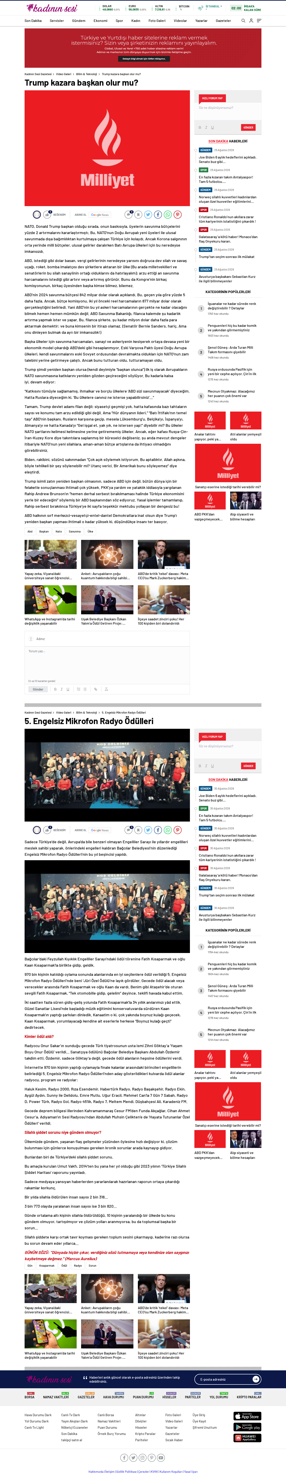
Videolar (180, 20)
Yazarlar (201, 20)
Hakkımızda (95, 1471)
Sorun (92, 1265)
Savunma (75, 531)
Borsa (29, 1395)
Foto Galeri (157, 20)
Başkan (44, 531)
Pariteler (193, 1395)
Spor (119, 20)
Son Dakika (33, 20)
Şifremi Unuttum (205, 1427)
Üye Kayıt (199, 1421)
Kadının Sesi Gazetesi (38, 74)
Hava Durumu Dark (38, 1415)
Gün (29, 1265)
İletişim (109, 1471)
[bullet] (85, 689)
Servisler (57, 20)
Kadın (135, 20)
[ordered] (79, 689)
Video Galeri (63, 74)
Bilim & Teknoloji (86, 74)
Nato (59, 531)
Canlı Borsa (106, 1415)
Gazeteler (223, 20)
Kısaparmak (47, 1265)
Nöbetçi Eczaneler (74, 1427)
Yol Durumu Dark (37, 1421)
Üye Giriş (199, 1415)
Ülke (90, 531)
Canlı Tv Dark (70, 1415)
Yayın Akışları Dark (74, 1421)
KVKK (154, 1471)
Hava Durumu (113, 1395)
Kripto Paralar (249, 1395)
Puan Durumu (143, 1395)
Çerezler (143, 1471)
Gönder (38, 689)
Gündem (78, 20)
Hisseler (169, 1395)
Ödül (64, 1265)
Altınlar (140, 1415)
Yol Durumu (219, 1395)
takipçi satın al (71, 1440)
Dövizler (141, 1421)
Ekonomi (100, 20)
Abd (29, 531)
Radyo (78, 1265)
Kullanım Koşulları (171, 1471)
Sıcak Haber (174, 1440)
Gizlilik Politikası (126, 1471)
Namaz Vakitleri (56, 1395)
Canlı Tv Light (34, 1427)
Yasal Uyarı (191, 1471)
